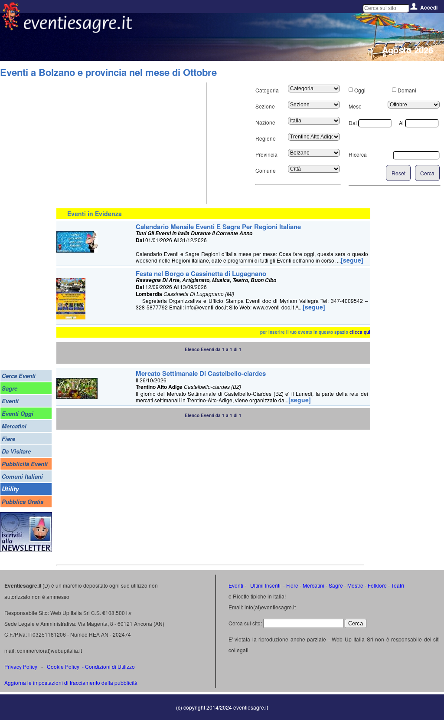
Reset (398, 173)
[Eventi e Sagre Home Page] (11, 28)
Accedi (428, 7)
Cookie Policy (63, 666)
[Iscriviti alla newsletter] (26, 550)
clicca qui (359, 332)
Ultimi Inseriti (265, 585)
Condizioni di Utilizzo (110, 666)
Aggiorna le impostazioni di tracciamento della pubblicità (70, 682)
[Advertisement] (130, 143)
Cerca (427, 173)
